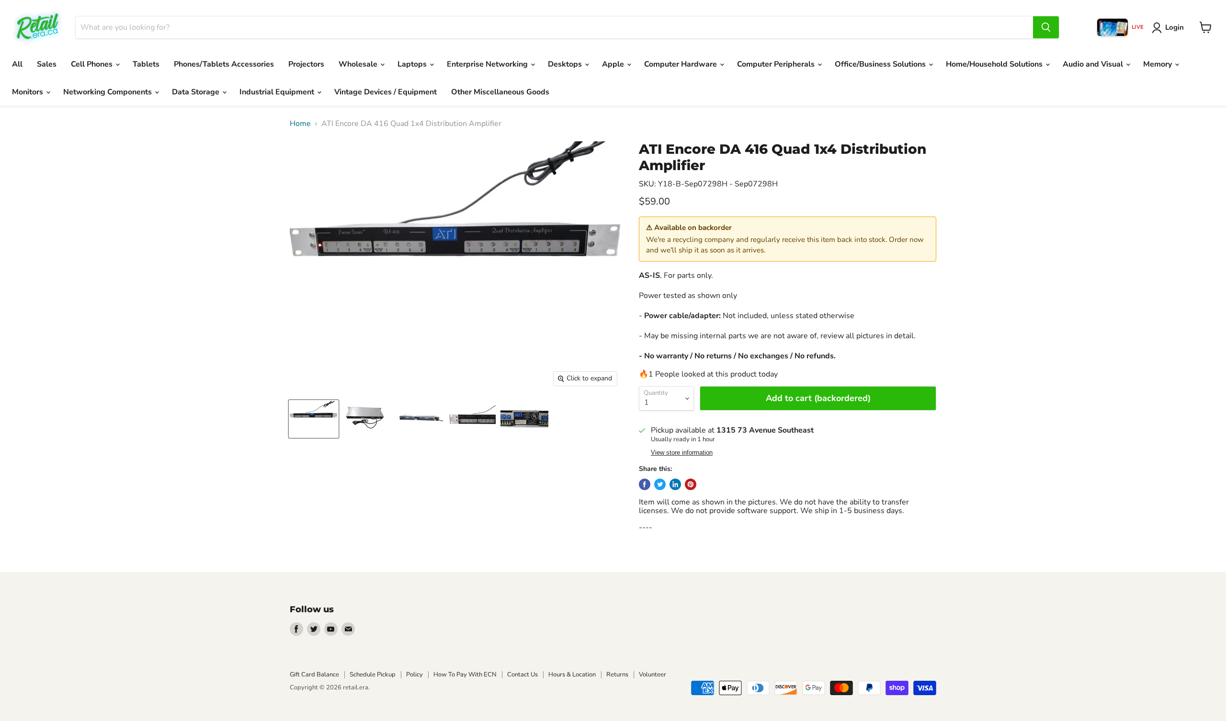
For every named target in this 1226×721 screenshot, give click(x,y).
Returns (617, 674)
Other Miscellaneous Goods (500, 92)
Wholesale (359, 64)
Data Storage (196, 92)
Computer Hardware (681, 64)
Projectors (306, 64)
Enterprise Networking (488, 64)
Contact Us (522, 674)
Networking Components (108, 92)
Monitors (28, 92)
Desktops (566, 64)
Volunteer (652, 674)
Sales (47, 64)
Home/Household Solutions (995, 64)
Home (300, 123)
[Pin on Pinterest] (690, 484)
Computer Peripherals (777, 64)
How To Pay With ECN (465, 674)
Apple (614, 64)
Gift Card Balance (314, 674)
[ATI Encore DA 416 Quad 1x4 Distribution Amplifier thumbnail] (314, 419)
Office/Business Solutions (881, 64)
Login (1174, 27)
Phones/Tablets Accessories (224, 64)
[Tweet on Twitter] (660, 484)
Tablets (146, 64)
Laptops (413, 64)
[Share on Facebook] (644, 484)
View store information (682, 452)
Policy (414, 674)
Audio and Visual (1094, 64)
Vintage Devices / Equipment (385, 92)
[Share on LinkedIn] (675, 484)
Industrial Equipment (277, 92)
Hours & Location (572, 674)
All (17, 64)
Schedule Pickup (373, 674)
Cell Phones (92, 64)
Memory (1158, 64)
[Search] (1046, 27)
